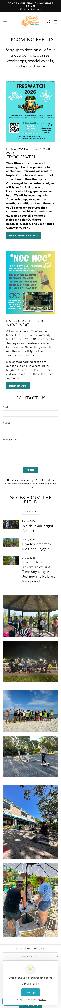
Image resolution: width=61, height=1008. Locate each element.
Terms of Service (47, 483)
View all (30, 511)
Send (30, 470)
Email (7, 423)
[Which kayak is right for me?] (11, 524)
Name (7, 406)
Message (10, 439)
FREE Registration (23, 235)
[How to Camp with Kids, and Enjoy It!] (11, 542)
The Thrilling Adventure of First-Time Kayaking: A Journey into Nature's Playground (38, 571)
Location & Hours (30, 948)
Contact (29, 956)
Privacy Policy (24, 483)
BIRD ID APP (18, 385)
